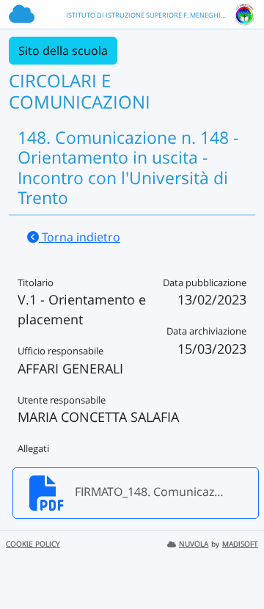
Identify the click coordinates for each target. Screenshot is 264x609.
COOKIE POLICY (33, 544)
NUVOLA (193, 544)
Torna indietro (79, 237)
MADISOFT (240, 544)
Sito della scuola (63, 51)
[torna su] (234, 564)
